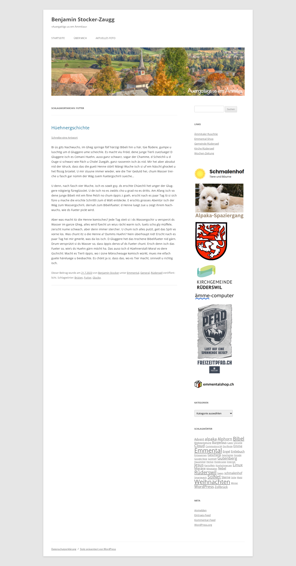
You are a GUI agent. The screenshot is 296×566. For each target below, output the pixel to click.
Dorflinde (228, 446)
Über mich (80, 38)
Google (237, 455)
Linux (238, 464)
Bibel (238, 438)
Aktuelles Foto (105, 38)
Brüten (79, 277)
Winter (234, 483)
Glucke (97, 277)
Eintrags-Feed (202, 515)
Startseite (58, 38)
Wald (239, 477)
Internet (231, 461)
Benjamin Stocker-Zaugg (83, 19)
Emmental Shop (203, 139)
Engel (226, 451)
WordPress (204, 486)
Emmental (133, 273)
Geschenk (214, 455)
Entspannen (200, 455)
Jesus (199, 464)
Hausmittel (200, 461)
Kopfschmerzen (224, 465)
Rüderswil (156, 273)
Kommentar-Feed (204, 520)
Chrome (238, 442)
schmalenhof (233, 473)
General (145, 273)
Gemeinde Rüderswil (206, 143)
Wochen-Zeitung (204, 153)
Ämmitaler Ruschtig (206, 134)
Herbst (209, 461)
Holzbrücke (220, 461)
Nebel (222, 468)
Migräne (200, 468)
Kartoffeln (209, 465)
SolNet (214, 477)
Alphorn (225, 438)
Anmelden (200, 510)
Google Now (200, 458)
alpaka (211, 438)
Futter (87, 277)
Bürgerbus (219, 442)
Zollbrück (221, 487)
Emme (237, 446)
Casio (230, 442)
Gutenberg (227, 458)
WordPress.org (203, 525)
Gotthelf (212, 458)
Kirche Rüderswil (204, 148)
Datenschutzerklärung (63, 549)
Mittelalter (211, 468)
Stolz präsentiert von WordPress (98, 549)
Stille (233, 477)
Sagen (220, 473)
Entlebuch (238, 451)
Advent (199, 439)
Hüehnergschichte (70, 128)
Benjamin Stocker (108, 273)
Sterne (225, 477)
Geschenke (227, 455)
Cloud (199, 445)
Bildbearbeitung (202, 442)
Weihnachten (212, 482)
